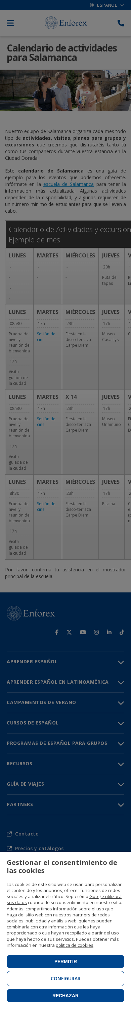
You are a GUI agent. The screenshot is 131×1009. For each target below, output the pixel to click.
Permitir (65, 961)
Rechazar (65, 995)
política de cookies (74, 945)
